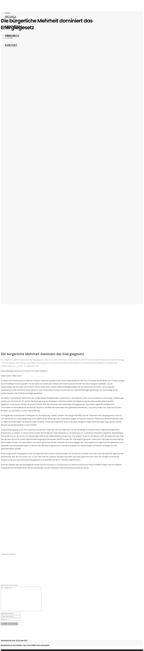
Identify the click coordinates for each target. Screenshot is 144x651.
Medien (7, 13)
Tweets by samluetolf (8, 554)
